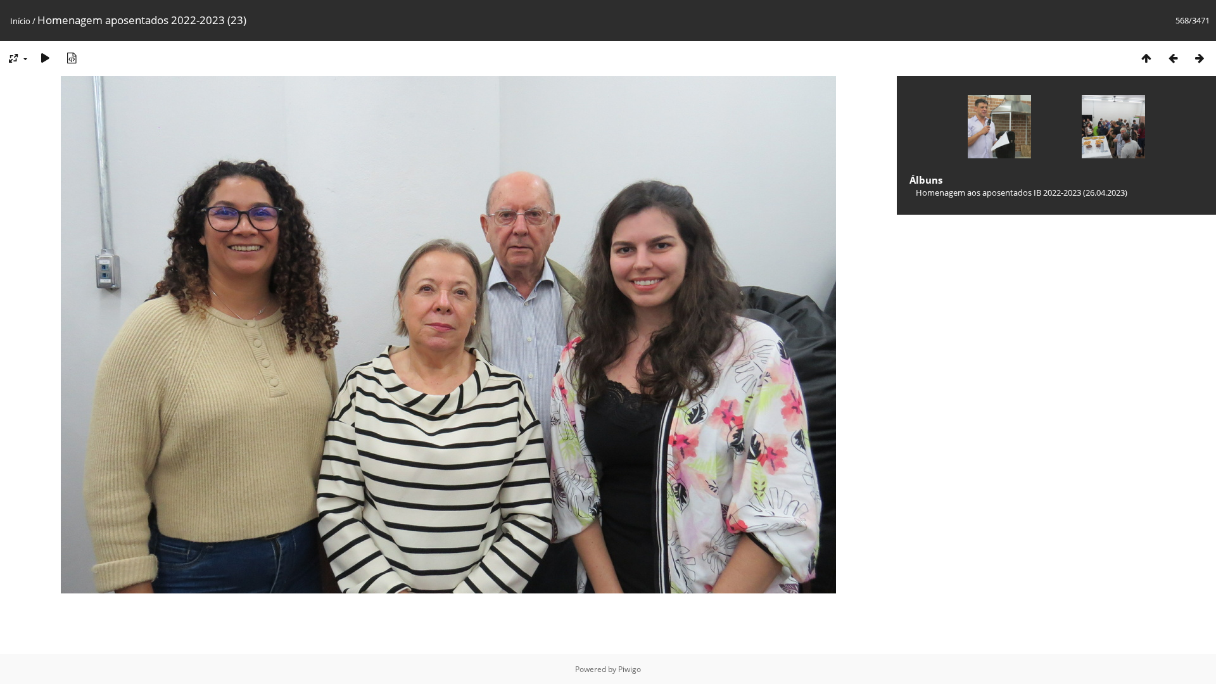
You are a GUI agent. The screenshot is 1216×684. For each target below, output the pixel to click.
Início (20, 21)
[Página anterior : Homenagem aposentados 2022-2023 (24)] (1173, 58)
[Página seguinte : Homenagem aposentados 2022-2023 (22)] (1199, 58)
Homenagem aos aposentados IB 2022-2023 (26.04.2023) (1021, 192)
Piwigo (629, 669)
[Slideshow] (45, 58)
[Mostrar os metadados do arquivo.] (71, 58)
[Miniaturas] (1146, 58)
